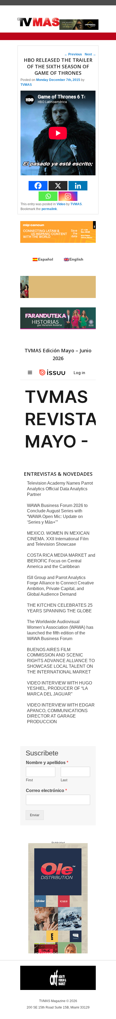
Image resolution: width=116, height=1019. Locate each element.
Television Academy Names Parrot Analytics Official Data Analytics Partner (60, 489)
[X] (58, 185)
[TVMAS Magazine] (38, 22)
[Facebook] (38, 185)
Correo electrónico (46, 790)
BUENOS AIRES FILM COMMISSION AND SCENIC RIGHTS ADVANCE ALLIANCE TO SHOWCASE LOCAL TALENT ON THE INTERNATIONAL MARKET (61, 660)
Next (90, 54)
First (29, 780)
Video (61, 204)
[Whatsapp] (48, 196)
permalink (49, 209)
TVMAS (26, 85)
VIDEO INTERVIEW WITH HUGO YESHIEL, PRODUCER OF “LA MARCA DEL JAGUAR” (59, 689)
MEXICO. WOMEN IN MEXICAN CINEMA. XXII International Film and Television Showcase (58, 539)
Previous (73, 54)
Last (64, 780)
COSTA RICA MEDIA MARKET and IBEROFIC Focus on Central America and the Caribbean (61, 561)
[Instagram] (68, 196)
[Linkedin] (78, 185)
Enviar (34, 815)
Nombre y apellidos (47, 762)
